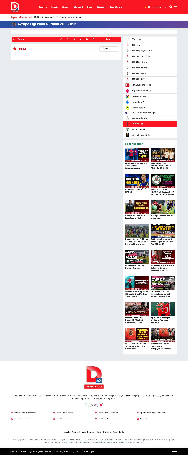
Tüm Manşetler (62, 419)
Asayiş (54, 7)
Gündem (100, 7)
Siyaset (65, 7)
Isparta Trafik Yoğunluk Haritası (153, 413)
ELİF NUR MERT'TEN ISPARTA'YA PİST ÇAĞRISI (58, 17)
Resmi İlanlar (116, 7)
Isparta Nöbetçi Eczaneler (25, 413)
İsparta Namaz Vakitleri (108, 413)
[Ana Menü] (174, 7)
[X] (92, 405)
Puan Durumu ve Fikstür (23, 419)
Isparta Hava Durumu (65, 413)
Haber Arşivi (145, 419)
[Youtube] (101, 405)
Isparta (43, 7)
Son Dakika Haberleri (106, 419)
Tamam (174, 451)
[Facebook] (87, 405)
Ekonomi (78, 7)
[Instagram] (96, 405)
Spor (89, 7)
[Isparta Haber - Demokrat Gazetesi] (15, 7)
